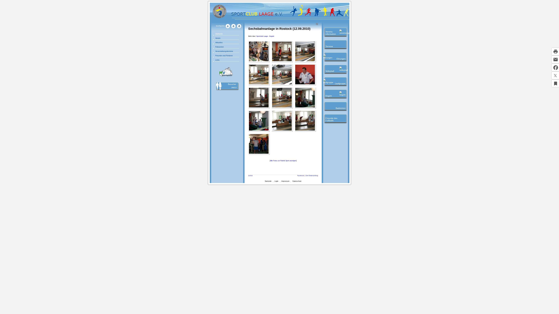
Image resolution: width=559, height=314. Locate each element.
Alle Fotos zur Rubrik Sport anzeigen (283, 161)
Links (217, 60)
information (331, 34)
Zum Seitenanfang (312, 175)
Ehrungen (341, 59)
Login (276, 181)
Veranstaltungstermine (224, 51)
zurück (250, 175)
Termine (329, 46)
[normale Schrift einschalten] (227, 28)
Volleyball (330, 71)
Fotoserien (219, 47)
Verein (217, 38)
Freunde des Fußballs (331, 119)
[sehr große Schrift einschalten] (239, 28)
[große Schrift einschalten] (233, 28)
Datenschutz (296, 181)
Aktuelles (219, 43)
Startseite (219, 34)
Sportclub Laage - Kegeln (265, 36)
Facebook (300, 175)
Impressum (285, 181)
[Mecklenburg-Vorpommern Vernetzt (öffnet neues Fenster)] (226, 77)
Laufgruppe (340, 83)
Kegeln (329, 96)
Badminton (341, 108)
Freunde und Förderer (224, 56)
